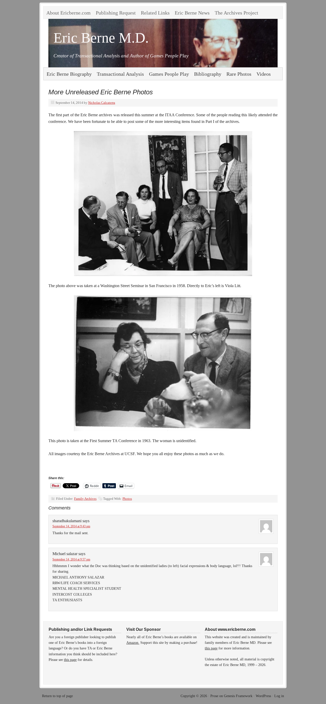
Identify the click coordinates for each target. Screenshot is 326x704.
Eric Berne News (192, 13)
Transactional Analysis (120, 74)
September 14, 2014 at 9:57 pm (71, 559)
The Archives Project (236, 13)
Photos (127, 499)
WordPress (263, 696)
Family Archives (85, 499)
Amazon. (132, 643)
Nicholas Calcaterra (101, 103)
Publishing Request (116, 13)
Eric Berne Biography (69, 74)
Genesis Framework (238, 696)
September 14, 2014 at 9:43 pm (71, 526)
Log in (279, 696)
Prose (214, 696)
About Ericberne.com (68, 13)
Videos (263, 74)
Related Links (155, 13)
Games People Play (169, 74)
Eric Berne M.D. (101, 38)
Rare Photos (238, 74)
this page (70, 660)
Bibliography (206, 74)
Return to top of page (57, 696)
